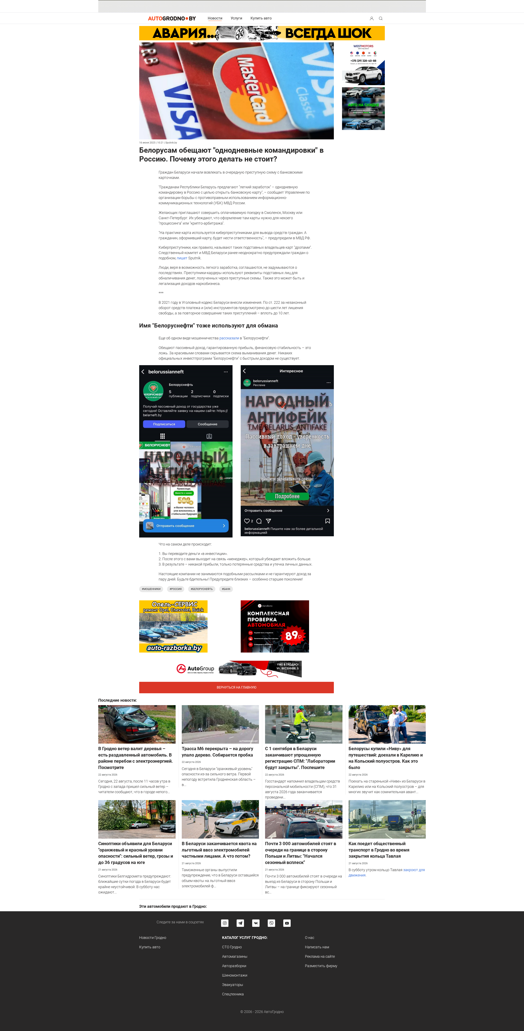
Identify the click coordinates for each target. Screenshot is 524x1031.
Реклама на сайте (320, 956)
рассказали (229, 338)
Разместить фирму (321, 966)
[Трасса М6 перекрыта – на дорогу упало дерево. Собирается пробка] (220, 724)
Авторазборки (234, 966)
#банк (226, 589)
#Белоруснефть (202, 589)
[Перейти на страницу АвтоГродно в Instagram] (224, 923)
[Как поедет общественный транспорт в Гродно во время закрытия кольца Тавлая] (387, 819)
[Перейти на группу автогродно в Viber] (271, 923)
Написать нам (317, 947)
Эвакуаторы (232, 984)
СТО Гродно (232, 947)
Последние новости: (117, 700)
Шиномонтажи (234, 975)
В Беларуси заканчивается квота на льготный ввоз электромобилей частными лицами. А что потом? (219, 850)
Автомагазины (234, 956)
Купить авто (261, 18)
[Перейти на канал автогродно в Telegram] (240, 923)
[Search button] (372, 18)
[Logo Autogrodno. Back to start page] (172, 18)
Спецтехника (233, 994)
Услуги (236, 18)
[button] (372, 18)
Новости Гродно (152, 937)
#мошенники (151, 589)
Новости (215, 18)
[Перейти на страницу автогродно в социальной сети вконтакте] (256, 923)
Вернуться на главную (236, 687)
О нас (309, 937)
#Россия (176, 589)
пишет (182, 258)
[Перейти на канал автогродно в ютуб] (287, 923)
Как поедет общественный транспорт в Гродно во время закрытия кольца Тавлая (379, 850)
